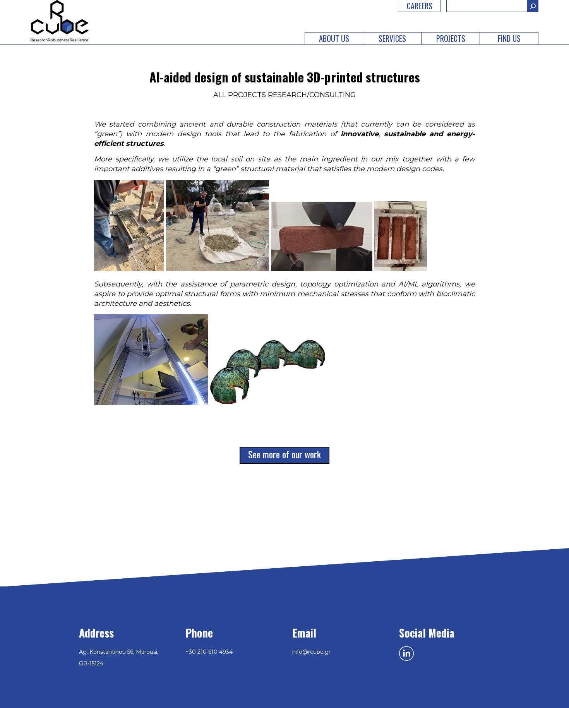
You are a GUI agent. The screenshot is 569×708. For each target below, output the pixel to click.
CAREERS (419, 6)
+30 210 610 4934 (209, 651)
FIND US (509, 38)
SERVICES (392, 38)
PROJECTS (450, 38)
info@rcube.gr (311, 651)
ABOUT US (334, 38)
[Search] (533, 6)
